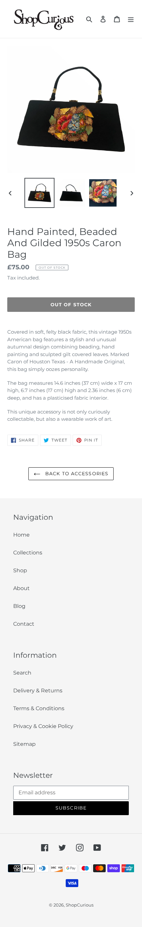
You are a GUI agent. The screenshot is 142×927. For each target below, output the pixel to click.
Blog (19, 606)
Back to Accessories (76, 474)
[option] (39, 193)
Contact (23, 624)
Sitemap (24, 744)
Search (22, 673)
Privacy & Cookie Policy (43, 726)
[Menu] (131, 19)
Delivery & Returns (37, 690)
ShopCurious (79, 905)
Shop (20, 570)
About (21, 588)
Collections (27, 552)
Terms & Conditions (38, 708)
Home (21, 535)
